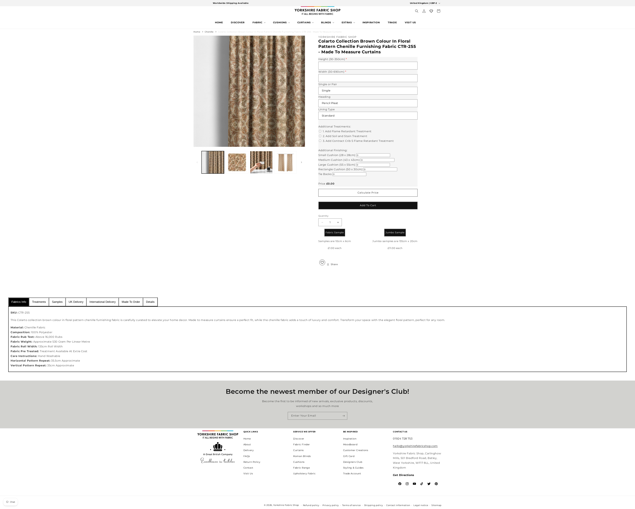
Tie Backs (325, 174)
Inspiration (350, 438)
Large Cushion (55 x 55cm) (336, 164)
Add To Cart (368, 205)
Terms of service (351, 505)
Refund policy (311, 505)
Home (196, 32)
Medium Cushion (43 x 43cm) (339, 159)
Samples (57, 301)
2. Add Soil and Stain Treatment (345, 136)
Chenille (209, 32)
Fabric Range (301, 467)
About (247, 444)
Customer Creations (355, 450)
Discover (298, 438)
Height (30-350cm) (332, 59)
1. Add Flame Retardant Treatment (347, 131)
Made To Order (131, 301)
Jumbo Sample (394, 232)
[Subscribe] (343, 416)
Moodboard (350, 444)
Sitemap (436, 505)
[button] (259, 22)
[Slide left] (197, 162)
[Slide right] (301, 162)
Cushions (299, 461)
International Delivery (102, 301)
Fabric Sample (335, 232)
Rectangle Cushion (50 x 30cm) (340, 169)
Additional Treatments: (334, 126)
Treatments (39, 301)
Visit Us (248, 473)
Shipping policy (373, 505)
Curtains (298, 450)
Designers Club (352, 461)
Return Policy (251, 461)
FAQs (246, 456)
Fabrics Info (18, 301)
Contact (248, 467)
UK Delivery (76, 301)
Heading (324, 96)
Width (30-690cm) (332, 71)
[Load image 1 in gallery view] (213, 162)
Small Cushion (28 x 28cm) (336, 155)
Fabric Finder (301, 444)
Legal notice (420, 505)
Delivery (248, 450)
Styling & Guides (353, 467)
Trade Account (352, 473)
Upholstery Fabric (304, 473)
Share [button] (334, 264)
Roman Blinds (302, 456)
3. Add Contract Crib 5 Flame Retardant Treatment (358, 140)
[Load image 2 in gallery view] (237, 162)
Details (150, 301)
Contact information (398, 505)
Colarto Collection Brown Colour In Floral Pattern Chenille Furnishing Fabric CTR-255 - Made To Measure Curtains (280, 32)
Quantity (323, 215)
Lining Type (326, 109)
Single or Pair (327, 84)
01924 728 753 (402, 438)
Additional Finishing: (332, 150)
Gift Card (348, 456)
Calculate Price (368, 192)
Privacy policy (330, 505)
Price (321, 183)
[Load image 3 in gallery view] (261, 162)
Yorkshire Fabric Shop (286, 505)
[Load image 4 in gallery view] (285, 162)
